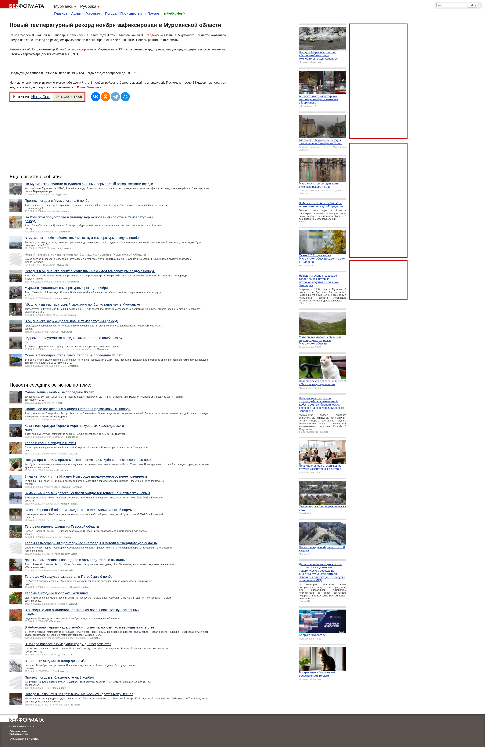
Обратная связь (18, 731)
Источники (93, 13)
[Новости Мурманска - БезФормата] (22, 4)
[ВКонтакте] (95, 96)
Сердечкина (154, 35)
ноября (64, 49)
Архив (76, 13)
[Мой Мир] (125, 96)
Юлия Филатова (89, 87)
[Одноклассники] (105, 96)
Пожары (153, 13)
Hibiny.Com (40, 97)
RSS (36, 739)
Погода (111, 13)
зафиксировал (82, 49)
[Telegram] (115, 96)
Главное (60, 13)
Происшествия (132, 13)
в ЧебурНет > (174, 13)
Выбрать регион (18, 734)
